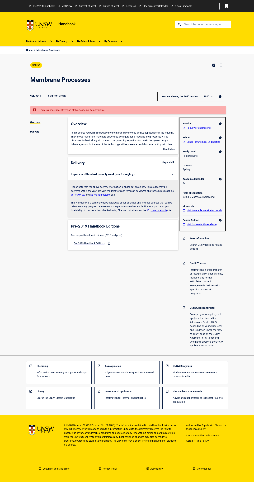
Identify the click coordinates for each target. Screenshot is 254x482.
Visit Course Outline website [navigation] (202, 224)
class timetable (102, 194)
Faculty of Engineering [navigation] (199, 127)
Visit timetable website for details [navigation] (204, 210)
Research (131, 6)
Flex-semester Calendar (155, 6)
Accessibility (156, 468)
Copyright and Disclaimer (56, 468)
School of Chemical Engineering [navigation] (203, 141)
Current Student (87, 6)
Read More (169, 149)
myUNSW (80, 194)
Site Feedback (203, 468)
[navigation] (92, 243)
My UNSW (67, 6)
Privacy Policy (109, 468)
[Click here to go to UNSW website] (39, 26)
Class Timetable (183, 6)
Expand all (168, 162)
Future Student (111, 6)
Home (29, 50)
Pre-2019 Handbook (44, 6)
